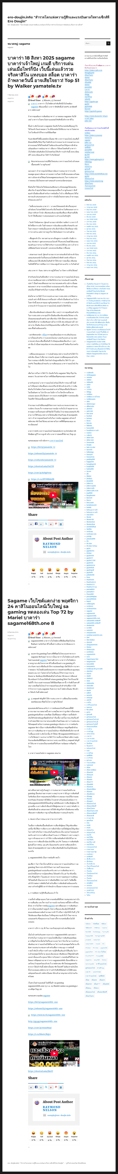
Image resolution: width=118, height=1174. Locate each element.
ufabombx (90, 683)
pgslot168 (90, 556)
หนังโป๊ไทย (88, 97)
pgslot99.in (91, 565)
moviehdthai (91, 527)
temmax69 (91, 666)
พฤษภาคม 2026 (92, 212)
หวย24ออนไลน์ (92, 847)
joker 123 (88, 143)
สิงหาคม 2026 (91, 205)
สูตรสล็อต (90, 820)
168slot (89, 377)
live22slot (90, 503)
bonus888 (90, 428)
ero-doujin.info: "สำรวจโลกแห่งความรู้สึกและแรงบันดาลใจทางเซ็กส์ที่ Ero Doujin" (36, 1163)
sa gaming (12, 639)
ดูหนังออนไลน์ (89, 145)
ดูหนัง (88, 712)
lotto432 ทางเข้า (92, 510)
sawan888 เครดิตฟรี (93, 621)
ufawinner (90, 688)
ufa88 (89, 676)
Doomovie (90, 442)
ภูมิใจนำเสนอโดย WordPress (76, 1163)
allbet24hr (90, 406)
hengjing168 (91, 464)
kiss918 (87, 109)
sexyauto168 (91, 633)
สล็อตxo (89, 799)
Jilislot (89, 476)
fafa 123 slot (91, 447)
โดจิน (88, 895)
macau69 (90, 515)
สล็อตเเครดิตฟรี (92, 813)
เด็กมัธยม (90, 861)
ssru (88, 657)
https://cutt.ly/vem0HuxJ (40, 1028)
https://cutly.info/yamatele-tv (42, 460)
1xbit (88, 387)
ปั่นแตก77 (90, 746)
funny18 (90, 454)
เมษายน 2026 (91, 214)
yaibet (89, 693)
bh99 (89, 421)
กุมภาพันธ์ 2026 (92, 219)
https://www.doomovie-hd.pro (96, 116)
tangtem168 (91, 662)
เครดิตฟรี (90, 857)
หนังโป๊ (89, 835)
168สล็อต (96, 924)
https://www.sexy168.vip (94, 181)
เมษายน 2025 (91, 243)
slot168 (89, 642)
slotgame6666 (92, 645)
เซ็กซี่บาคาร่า (91, 859)
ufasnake (90, 686)
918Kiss (89, 394)
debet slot (90, 438)
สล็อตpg (89, 796)
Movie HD (90, 520)
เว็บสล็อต (89, 876)
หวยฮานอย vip (91, 852)
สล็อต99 (89, 792)
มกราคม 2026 (91, 222)
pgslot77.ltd (91, 560)
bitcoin (89, 423)
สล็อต (44, 335)
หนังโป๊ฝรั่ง (90, 840)
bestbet (89, 416)
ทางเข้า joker (89, 118)
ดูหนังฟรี (87, 169)
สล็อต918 (90, 787)
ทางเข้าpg (90, 731)
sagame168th (91, 616)
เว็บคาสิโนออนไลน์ (93, 866)
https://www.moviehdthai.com (96, 174)
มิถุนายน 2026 (91, 210)
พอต (88, 751)
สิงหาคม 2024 (91, 263)
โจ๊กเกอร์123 (91, 893)
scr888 (89, 628)
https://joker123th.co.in (93, 70)
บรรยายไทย (90, 734)
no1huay (90, 532)
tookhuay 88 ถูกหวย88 (94, 669)
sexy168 (90, 630)
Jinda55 (89, 479)
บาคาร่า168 (90, 739)
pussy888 (88, 87)
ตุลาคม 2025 (91, 229)
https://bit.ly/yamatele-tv (43, 447)
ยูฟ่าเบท (89, 760)
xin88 (89, 690)
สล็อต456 (90, 775)
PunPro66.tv (91, 582)
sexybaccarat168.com (94, 635)
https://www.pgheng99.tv (94, 159)
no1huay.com (91, 534)
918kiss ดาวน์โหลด (93, 397)
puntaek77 (90, 592)
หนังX (88, 828)
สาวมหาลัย (90, 818)
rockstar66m (91, 609)
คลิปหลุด (89, 698)
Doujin (89, 445)
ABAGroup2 (91, 404)
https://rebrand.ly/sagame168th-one (45, 1008)
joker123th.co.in (92, 491)
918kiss (87, 133)
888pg (89, 392)
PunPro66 (90, 580)
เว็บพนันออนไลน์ (92, 873)
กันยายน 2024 (91, 260)
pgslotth (90, 572)
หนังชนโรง (88, 138)
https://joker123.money (93, 135)
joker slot (88, 121)
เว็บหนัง (89, 878)
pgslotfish (90, 568)
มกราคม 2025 (91, 251)
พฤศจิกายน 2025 (92, 226)
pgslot (87, 104)
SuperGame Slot (92, 659)
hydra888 (90, 469)
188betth (90, 382)
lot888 (89, 507)
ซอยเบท (89, 707)
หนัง (88, 823)
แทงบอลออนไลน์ (92, 888)
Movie (89, 517)
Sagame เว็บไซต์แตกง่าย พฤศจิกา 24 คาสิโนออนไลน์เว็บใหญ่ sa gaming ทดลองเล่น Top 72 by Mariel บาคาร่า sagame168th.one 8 (43, 612)
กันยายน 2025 (91, 231)
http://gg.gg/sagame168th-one (42, 1021)
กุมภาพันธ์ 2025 (92, 248)
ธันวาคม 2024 (91, 253)
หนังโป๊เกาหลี (91, 842)
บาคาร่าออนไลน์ (56, 440)
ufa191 (89, 674)
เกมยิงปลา (90, 854)
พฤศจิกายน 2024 (92, 255)
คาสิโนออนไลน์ (92, 705)
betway (89, 418)
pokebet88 (90, 575)
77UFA (89, 389)
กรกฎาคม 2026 (92, 207)
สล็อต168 (90, 772)
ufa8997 (90, 678)
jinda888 (90, 481)
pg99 (88, 548)
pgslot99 (90, 563)
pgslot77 (90, 558)
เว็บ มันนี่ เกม (91, 864)
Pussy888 (90, 594)
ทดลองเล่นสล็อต (92, 727)
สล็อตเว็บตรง (89, 75)
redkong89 (91, 604)
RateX (89, 601)
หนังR (88, 825)
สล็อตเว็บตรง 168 (92, 811)
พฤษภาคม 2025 (92, 241)
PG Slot (89, 544)
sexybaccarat (89, 152)
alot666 (89, 409)
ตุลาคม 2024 (91, 258)
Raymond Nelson (51, 545)
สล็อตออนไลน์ (89, 179)
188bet (89, 380)
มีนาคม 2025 (91, 246)
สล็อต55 (89, 777)
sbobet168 (90, 625)
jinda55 (88, 940)
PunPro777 (91, 585)
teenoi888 (90, 664)
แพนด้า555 (90, 890)
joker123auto (91, 486)
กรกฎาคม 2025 (92, 236)
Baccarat (90, 414)
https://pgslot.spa (91, 102)
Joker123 (90, 483)
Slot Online (91, 640)
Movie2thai (91, 524)
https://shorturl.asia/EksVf (40, 1071)
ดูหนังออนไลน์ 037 (93, 719)
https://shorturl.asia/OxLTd (41, 466)
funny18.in (90, 457)
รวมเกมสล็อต (91, 763)
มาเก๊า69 (90, 758)
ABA (88, 402)
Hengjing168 (89, 73)
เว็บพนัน (89, 871)
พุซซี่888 (88, 147)
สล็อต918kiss (91, 789)
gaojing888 (91, 459)
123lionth (90, 373)
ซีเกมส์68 (90, 710)
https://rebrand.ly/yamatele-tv (42, 453)
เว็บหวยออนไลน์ (90, 186)
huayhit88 (90, 467)
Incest (89, 471)
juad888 (89, 493)
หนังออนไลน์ (91, 832)
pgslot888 (88, 106)
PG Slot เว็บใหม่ (92, 546)
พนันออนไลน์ (91, 748)
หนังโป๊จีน (90, 837)
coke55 (89, 435)
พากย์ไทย (90, 753)
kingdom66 (91, 495)
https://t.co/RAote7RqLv (39, 1034)
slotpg (87, 94)
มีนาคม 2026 (91, 217)
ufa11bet (90, 671)
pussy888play (92, 597)
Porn (88, 577)
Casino (89, 433)
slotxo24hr (89, 92)
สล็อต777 (90, 782)
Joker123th (90, 488)
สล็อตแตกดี (90, 816)
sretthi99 (90, 652)
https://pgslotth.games (93, 111)
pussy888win (91, 599)
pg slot (87, 155)
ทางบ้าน (89, 729)
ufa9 (88, 681)
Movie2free (91, 522)
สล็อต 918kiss (91, 770)
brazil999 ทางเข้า (93, 430)
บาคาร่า (34, 103)
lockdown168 (91, 505)
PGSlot (89, 553)
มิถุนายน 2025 (91, 239)
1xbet (88, 385)
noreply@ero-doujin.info (59, 552)
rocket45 (90, 606)
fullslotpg (88, 162)
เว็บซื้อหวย (90, 869)
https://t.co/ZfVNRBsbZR (42, 479)
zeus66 (89, 695)
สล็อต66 (89, 780)
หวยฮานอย (90, 849)
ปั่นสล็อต (89, 743)
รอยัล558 (90, 765)
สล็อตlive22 (91, 794)
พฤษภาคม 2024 (92, 267)
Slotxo (89, 647)
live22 (87, 164)
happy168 (90, 462)
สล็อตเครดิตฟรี (91, 806)
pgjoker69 (90, 551)
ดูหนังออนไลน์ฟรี (92, 724)
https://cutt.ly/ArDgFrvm (39, 473)
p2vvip (89, 536)
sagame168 (91, 613)
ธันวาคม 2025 (91, 224)
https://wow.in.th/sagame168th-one (48, 1015)
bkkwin (89, 426)
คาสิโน (89, 702)
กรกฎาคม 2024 (92, 265)
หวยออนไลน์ (89, 188)
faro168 (89, 450)
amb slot (90, 411)
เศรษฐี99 (90, 883)
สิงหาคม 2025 (91, 234)
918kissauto (91, 399)
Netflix (89, 529)
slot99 (87, 78)
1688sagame (91, 375)
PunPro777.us (92, 587)
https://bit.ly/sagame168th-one (43, 1002)
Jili (87, 474)
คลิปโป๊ (89, 700)
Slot (88, 637)
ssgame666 (91, 654)
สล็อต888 (88, 82)
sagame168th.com (93, 618)
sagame (34, 107)
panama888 (91, 539)
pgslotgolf (90, 570)
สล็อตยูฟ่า (90, 801)
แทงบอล (89, 885)
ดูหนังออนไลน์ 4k (92, 722)
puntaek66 (91, 589)
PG (88, 541)
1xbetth (87, 99)
